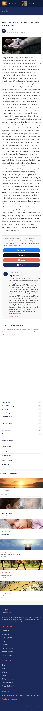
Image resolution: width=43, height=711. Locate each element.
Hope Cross (11, 30)
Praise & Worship (7, 652)
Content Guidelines (8, 679)
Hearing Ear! (5, 465)
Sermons (5, 645)
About (4, 668)
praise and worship (8, 416)
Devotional (5, 634)
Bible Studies (6, 631)
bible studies (6, 402)
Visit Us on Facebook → (10, 699)
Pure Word (5, 451)
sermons (4, 427)
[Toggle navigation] (39, 10)
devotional (5, 409)
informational (6, 430)
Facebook (23, 250)
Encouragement (7, 638)
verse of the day (7, 423)
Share (23, 255)
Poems (4, 641)
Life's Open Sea (7, 460)
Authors (4, 672)
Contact (4, 675)
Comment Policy (7, 682)
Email (23, 260)
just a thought (6, 413)
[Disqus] (21, 364)
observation (5, 434)
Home (4, 665)
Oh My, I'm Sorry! (7, 455)
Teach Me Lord (6, 446)
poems (4, 420)
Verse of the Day (7, 648)
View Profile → (13, 316)
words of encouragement (10, 406)
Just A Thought (7, 655)
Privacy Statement (8, 686)
